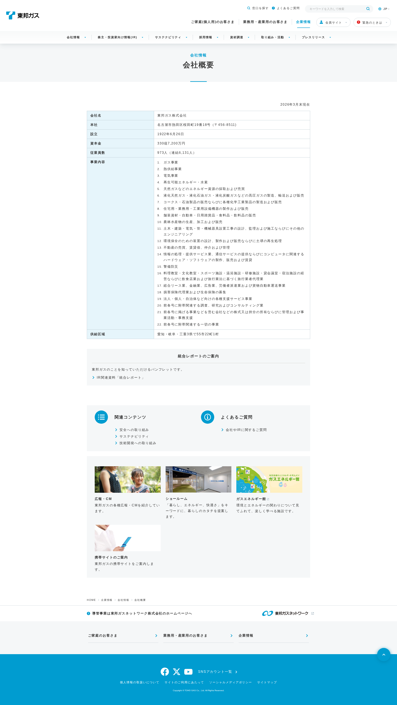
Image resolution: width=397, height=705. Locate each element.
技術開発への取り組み (138, 443)
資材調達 (236, 37)
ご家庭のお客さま (103, 635)
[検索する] (368, 9)
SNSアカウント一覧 (215, 671)
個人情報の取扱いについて (139, 682)
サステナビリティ (168, 37)
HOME (91, 600)
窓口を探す (260, 8)
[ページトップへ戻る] (383, 654)
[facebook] (165, 672)
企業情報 (303, 22)
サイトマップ (267, 682)
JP (385, 9)
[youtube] (188, 672)
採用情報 (205, 37)
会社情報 (73, 37)
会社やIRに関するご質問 (246, 430)
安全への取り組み (134, 430)
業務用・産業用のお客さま (265, 22)
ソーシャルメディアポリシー (230, 682)
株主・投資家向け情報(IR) (117, 37)
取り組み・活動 (272, 37)
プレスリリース (313, 37)
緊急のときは (372, 22)
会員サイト (333, 22)
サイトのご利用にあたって (184, 682)
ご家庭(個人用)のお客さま (213, 22)
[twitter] (176, 672)
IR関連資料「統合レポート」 (121, 377)
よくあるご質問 (288, 8)
